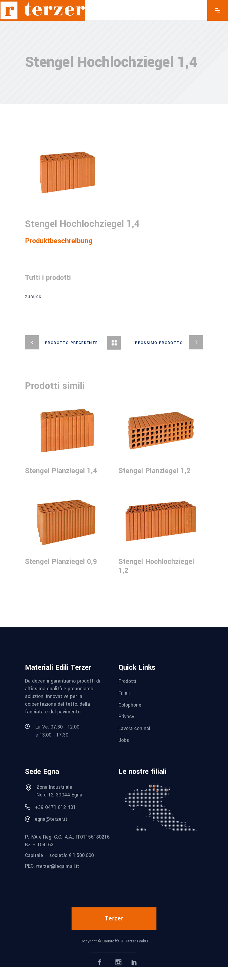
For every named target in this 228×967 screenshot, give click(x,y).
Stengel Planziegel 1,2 (154, 471)
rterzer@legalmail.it (57, 866)
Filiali (124, 693)
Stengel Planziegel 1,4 (61, 471)
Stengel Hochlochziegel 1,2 (156, 566)
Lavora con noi (134, 728)
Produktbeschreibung (59, 241)
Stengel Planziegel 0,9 (61, 562)
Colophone (129, 704)
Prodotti (127, 681)
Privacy (126, 716)
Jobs (123, 740)
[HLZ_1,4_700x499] (67, 172)
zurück (33, 297)
